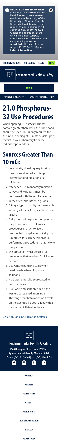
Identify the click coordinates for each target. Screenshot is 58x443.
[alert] (29, 30)
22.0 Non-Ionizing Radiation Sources (25, 317)
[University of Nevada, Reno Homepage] (29, 335)
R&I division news (11, 62)
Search (42, 62)
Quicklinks (29, 62)
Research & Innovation (14, 97)
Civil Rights (29, 411)
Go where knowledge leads (42, 97)
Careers (29, 384)
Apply (51, 62)
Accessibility (29, 393)
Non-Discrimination (29, 420)
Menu (29, 88)
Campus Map (29, 438)
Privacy (29, 429)
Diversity (29, 402)
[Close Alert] (51, 10)
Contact (29, 375)
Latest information (21, 50)
